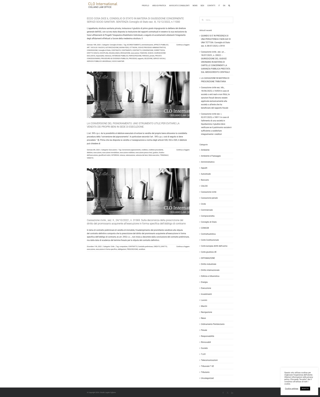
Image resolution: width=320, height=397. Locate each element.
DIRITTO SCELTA (93, 53)
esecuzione (135, 53)
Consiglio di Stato (116, 45)
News (203, 318)
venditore (142, 249)
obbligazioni (122, 249)
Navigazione (206, 312)
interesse (108, 56)
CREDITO (157, 246)
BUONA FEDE (124, 47)
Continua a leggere (183, 45)
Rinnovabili (206, 342)
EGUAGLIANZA (114, 53)
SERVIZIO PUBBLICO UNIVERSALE (99, 61)
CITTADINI (133, 47)
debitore (90, 152)
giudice (155, 152)
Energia (204, 282)
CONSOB (205, 228)
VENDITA (90, 158)
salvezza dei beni (142, 155)
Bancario (205, 180)
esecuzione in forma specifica (106, 249)
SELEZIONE (148, 58)
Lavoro (204, 300)
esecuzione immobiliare (110, 152)
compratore (123, 246)
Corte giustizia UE (208, 252)
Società (204, 348)
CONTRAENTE (127, 50)
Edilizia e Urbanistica (210, 276)
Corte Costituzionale (210, 240)
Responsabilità (207, 336)
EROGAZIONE (125, 53)
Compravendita (207, 216)
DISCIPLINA (104, 53)
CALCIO (204, 186)
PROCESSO (133, 58)
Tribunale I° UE (207, 366)
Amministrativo (207, 162)
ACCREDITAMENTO (134, 45)
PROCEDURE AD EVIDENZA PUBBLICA (114, 58)
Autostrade (206, 174)
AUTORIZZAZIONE (112, 47)
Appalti (204, 168)
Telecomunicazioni (209, 360)
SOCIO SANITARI (118, 61)
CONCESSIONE (92, 50)
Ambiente (205, 150)
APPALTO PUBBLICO (161, 45)
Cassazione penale (209, 198)
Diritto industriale (208, 264)
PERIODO (145, 56)
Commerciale (207, 210)
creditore (145, 150)
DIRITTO (164, 246)
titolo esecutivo (153, 155)
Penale (204, 330)
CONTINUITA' (116, 50)
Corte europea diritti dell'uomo (214, 246)
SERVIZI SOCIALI (159, 58)
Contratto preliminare (145, 246)
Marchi (204, 306)
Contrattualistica (208, 234)
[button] (229, 5)
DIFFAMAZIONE (208, 258)
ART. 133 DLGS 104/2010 (96, 47)
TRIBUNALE (164, 155)
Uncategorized (207, 378)
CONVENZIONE (147, 50)
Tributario (205, 372)
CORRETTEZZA (159, 50)
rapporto (141, 58)
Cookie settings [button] (291, 388)
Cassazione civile (208, 192)
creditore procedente (155, 150)
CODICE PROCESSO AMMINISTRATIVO (152, 47)
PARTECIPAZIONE (135, 56)
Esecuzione (113, 150)
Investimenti (206, 294)
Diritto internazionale (210, 270)
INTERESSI (115, 155)
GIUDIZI (151, 53)
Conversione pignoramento (131, 150)
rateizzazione (130, 155)
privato (152, 56)
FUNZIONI (143, 53)
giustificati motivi (104, 155)
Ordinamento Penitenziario (212, 324)
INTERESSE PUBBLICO (120, 56)
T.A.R (203, 354)
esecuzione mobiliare (127, 152)
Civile (112, 246)
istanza (122, 155)
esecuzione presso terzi (144, 152)
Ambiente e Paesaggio (211, 156)
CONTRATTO (137, 50)
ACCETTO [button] (305, 388)
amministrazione (147, 45)
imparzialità (100, 56)
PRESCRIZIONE (132, 249)
